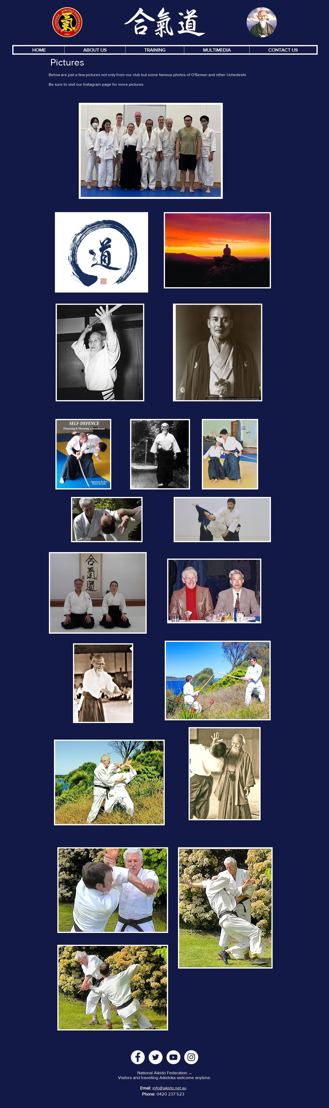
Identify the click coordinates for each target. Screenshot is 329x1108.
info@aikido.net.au (169, 1088)
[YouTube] (173, 1057)
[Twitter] (156, 1057)
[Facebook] (138, 1057)
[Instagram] (191, 1057)
